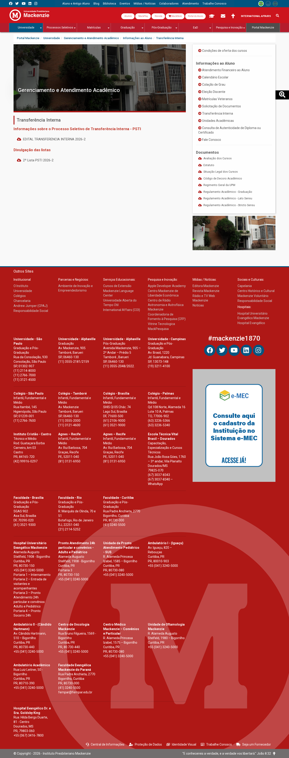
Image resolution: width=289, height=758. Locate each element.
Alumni (128, 16)
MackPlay (143, 16)
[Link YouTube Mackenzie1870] (24, 3)
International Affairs (256, 16)
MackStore (176, 16)
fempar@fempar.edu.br (75, 692)
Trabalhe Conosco (219, 744)
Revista (158, 16)
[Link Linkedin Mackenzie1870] (30, 3)
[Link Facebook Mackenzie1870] (11, 3)
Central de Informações (107, 744)
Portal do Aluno (195, 16)
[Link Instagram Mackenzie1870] (35, 3)
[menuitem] (76, 3)
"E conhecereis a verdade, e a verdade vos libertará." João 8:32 (227, 753)
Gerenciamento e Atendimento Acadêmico (69, 90)
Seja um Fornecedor (256, 744)
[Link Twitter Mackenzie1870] (17, 3)
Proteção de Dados (148, 744)
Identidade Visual (184, 744)
